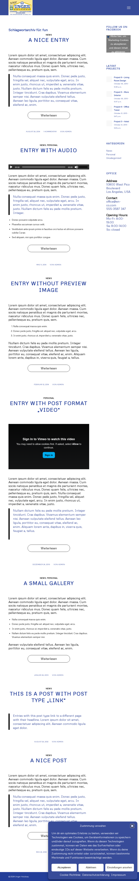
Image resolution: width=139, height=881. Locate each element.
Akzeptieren (64, 867)
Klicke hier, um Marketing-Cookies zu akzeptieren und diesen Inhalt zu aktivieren (118, 44)
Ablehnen (91, 867)
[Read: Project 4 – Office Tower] (109, 109)
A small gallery (49, 583)
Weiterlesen (49, 115)
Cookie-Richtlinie (70, 874)
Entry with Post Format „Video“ (48, 406)
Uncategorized (113, 158)
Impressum (118, 874)
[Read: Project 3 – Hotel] (109, 123)
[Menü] (129, 7)
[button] (132, 826)
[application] (48, 166)
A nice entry (48, 40)
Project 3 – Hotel (121, 121)
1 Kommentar (50, 131)
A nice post (48, 760)
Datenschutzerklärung (95, 874)
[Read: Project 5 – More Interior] (109, 94)
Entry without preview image (49, 286)
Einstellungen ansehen (119, 867)
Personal (52, 145)
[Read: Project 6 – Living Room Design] (109, 79)
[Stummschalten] (76, 167)
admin (68, 131)
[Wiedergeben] (11, 167)
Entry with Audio (48, 150)
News (49, 34)
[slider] (84, 166)
